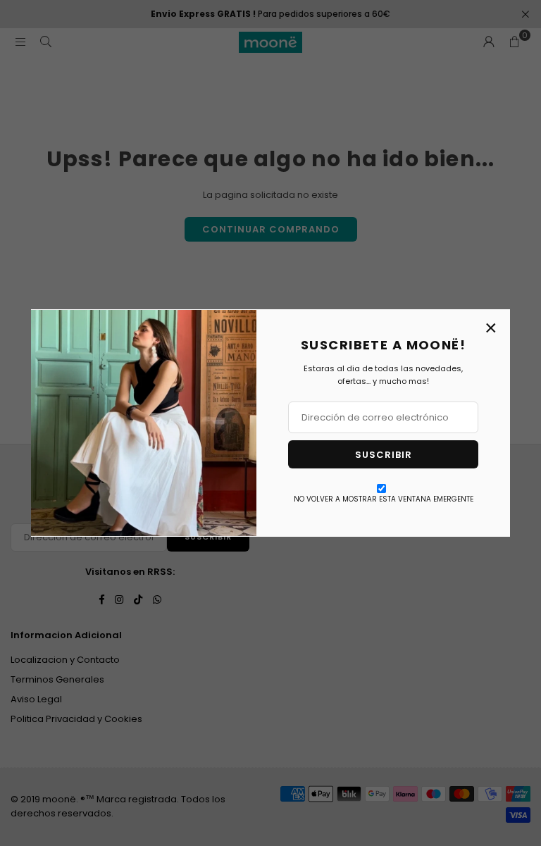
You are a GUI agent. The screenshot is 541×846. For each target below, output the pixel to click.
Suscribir (383, 454)
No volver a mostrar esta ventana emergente (383, 499)
